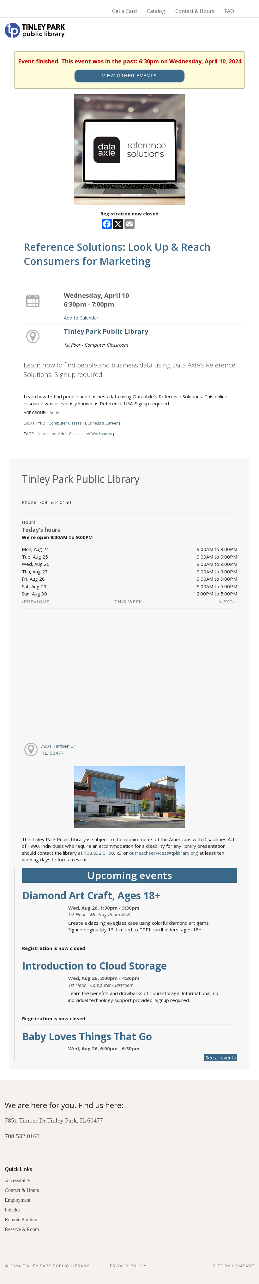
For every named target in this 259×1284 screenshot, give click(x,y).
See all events (221, 1057)
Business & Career (101, 423)
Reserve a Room (22, 1229)
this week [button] (128, 601)
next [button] (226, 601)
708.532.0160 (99, 853)
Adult (54, 412)
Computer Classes (65, 423)
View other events (129, 75)
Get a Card (124, 11)
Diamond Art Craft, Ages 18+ (91, 895)
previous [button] (37, 601)
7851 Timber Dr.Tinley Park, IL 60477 (54, 1120)
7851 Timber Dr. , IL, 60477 (58, 749)
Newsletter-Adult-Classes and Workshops (75, 434)
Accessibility (17, 1180)
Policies (12, 1209)
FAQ (229, 11)
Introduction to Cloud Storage (94, 965)
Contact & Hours (194, 11)
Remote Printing (21, 1219)
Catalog (156, 11)
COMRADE (243, 1265)
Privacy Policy (128, 1265)
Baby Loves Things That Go (87, 1036)
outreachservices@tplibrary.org (163, 853)
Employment (17, 1200)
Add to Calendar (81, 317)
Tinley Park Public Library (106, 331)
